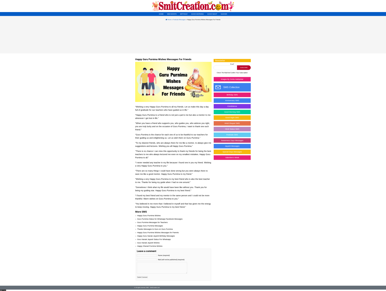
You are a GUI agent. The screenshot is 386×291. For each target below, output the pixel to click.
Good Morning (197, 14)
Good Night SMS (232, 118)
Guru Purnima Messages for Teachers (152, 222)
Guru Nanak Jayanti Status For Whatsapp (154, 239)
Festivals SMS (232, 135)
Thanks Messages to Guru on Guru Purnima (155, 229)
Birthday (184, 14)
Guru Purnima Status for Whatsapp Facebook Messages (160, 219)
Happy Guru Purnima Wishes (149, 216)
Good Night (212, 14)
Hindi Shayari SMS (232, 123)
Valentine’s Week (232, 158)
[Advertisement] (193, 36)
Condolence (232, 106)
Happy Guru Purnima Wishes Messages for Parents (158, 233)
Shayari (224, 14)
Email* (232, 64)
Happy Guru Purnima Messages (150, 226)
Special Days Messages (232, 152)
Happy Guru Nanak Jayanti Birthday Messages (156, 236)
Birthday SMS (232, 95)
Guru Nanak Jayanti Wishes (148, 243)
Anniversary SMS (232, 101)
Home (161, 14)
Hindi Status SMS (232, 129)
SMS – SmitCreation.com (153, 287)
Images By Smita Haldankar (232, 79)
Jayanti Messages (232, 146)
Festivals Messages (179, 19)
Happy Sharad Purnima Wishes (149, 246)
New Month (172, 14)
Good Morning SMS (232, 112)
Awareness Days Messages (232, 140)
